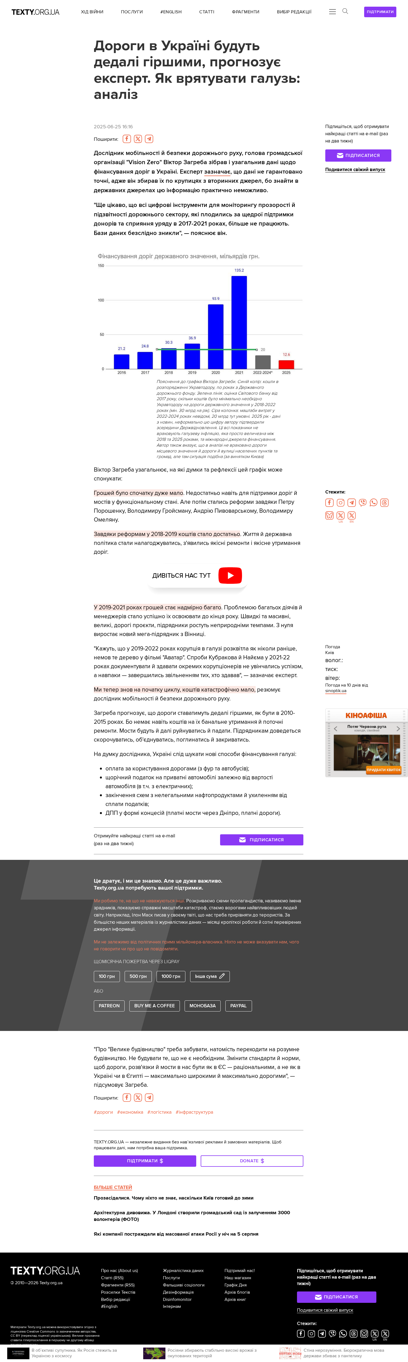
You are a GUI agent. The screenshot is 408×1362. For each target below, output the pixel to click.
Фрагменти (112, 1285)
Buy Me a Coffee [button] (154, 1006)
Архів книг (235, 1299)
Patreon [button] (109, 1006)
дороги (105, 1112)
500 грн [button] (138, 976)
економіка (131, 1112)
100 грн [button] (107, 976)
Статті (106, 1278)
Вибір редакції (115, 1299)
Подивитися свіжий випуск (355, 169)
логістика (161, 1112)
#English (109, 1306)
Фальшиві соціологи (184, 1285)
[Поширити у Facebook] (127, 139)
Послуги (171, 1278)
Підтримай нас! (240, 1270)
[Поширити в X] (138, 139)
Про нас (109, 1270)
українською (60, 1336)
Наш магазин (238, 1278)
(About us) (128, 1270)
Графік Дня (236, 1285)
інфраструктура (196, 1112)
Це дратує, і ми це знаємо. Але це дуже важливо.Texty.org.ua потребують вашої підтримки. (158, 885)
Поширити (106, 139)
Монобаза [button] (203, 1006)
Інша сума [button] (206, 976)
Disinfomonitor (177, 1299)
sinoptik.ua (335, 690)
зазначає (217, 172)
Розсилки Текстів (118, 1292)
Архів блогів (237, 1292)
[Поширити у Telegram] (149, 139)
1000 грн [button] (171, 976)
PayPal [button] (238, 1006)
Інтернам (172, 1306)
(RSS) (119, 1278)
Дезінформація (178, 1292)
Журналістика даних (183, 1270)
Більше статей (113, 1187)
